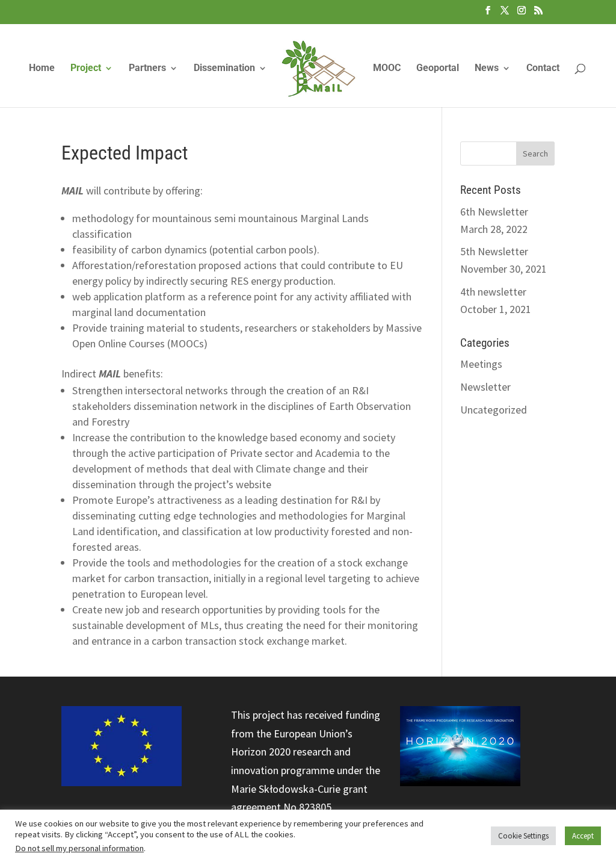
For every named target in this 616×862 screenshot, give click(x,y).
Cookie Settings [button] (523, 836)
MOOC (387, 68)
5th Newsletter (494, 251)
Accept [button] (583, 836)
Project (85, 68)
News (487, 68)
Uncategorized (493, 410)
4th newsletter (493, 292)
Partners (147, 68)
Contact (542, 68)
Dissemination (224, 68)
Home (42, 68)
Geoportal (437, 68)
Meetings (481, 364)
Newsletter (485, 387)
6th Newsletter (494, 212)
